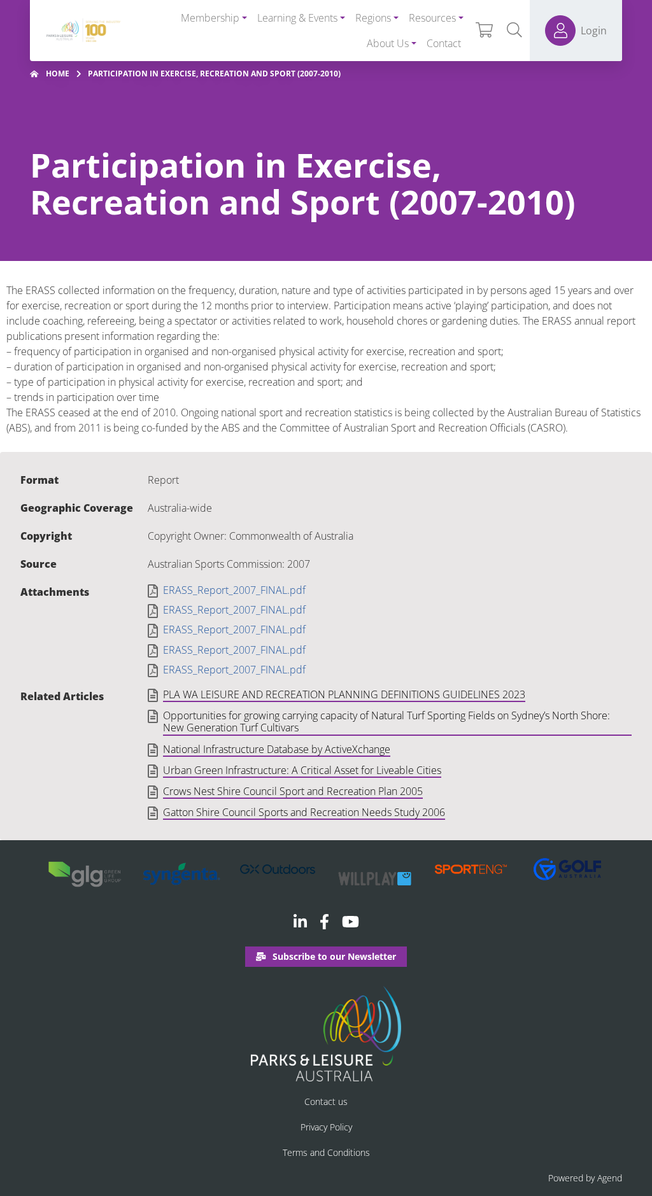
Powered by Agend (585, 1178)
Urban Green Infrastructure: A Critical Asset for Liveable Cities (302, 770)
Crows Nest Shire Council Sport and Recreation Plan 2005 (293, 791)
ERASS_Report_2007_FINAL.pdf (234, 590)
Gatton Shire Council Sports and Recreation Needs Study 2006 (304, 812)
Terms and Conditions (326, 1152)
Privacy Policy (326, 1127)
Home (57, 73)
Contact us (326, 1101)
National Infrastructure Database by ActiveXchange (276, 749)
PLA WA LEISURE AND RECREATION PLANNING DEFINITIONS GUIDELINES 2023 (344, 695)
